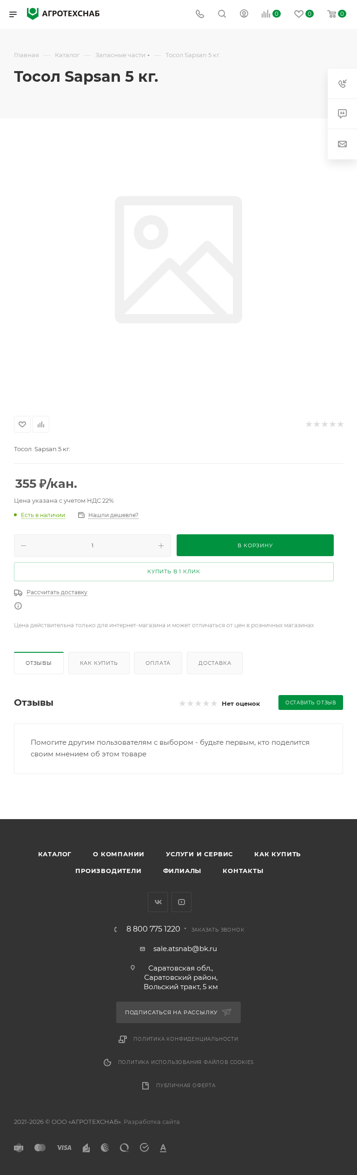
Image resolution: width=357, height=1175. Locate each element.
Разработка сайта (152, 1121)
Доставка (214, 663)
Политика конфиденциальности (185, 1039)
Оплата (158, 663)
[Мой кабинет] (244, 14)
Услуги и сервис (199, 854)
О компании (119, 854)
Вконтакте (158, 902)
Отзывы (39, 663)
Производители (108, 870)
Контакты (243, 870)
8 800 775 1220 (153, 929)
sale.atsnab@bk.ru (185, 948)
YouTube (182, 902)
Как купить (99, 663)
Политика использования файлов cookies (186, 1062)
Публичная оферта (186, 1086)
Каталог (55, 854)
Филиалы (182, 870)
